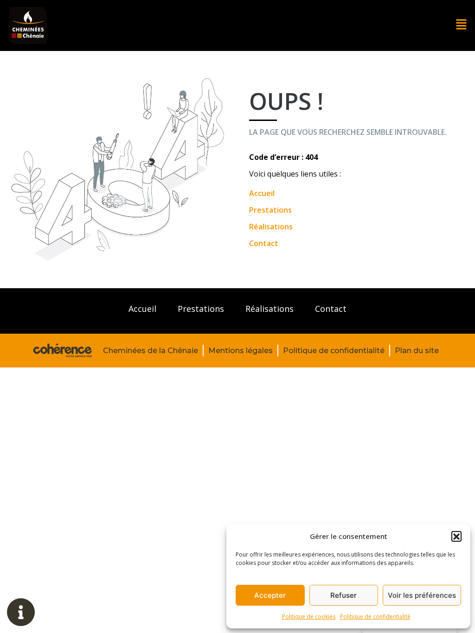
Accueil (262, 193)
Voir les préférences (422, 595)
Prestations (270, 210)
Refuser (343, 595)
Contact (263, 243)
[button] (456, 536)
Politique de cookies (308, 616)
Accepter (270, 595)
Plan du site (417, 350)
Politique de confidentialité (375, 616)
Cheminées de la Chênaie (150, 350)
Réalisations (271, 227)
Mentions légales (240, 350)
